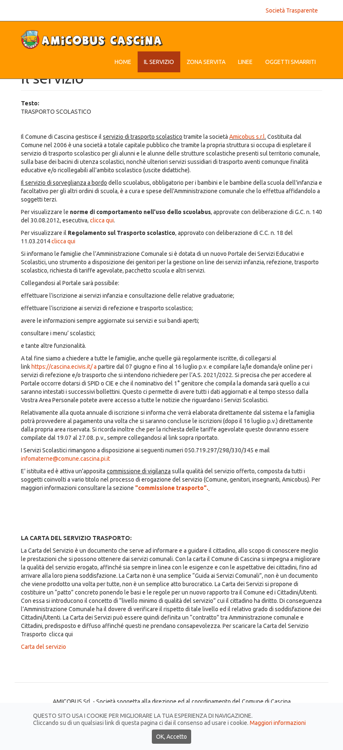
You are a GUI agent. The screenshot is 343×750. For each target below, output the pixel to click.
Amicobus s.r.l (247, 136)
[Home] (95, 39)
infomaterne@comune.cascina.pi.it (65, 458)
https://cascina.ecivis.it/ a (64, 366)
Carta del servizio (43, 646)
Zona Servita (206, 62)
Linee (245, 62)
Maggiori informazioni (278, 722)
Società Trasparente (292, 10)
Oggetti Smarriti (290, 62)
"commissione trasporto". (171, 488)
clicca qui (102, 220)
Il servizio (159, 62)
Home (123, 62)
